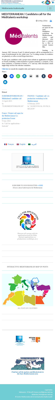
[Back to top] (49, 394)
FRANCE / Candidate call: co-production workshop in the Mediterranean (39, 98)
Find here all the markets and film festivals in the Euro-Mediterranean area (28, 373)
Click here (5, 69)
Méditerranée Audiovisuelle (13, 8)
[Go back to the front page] (27, 2)
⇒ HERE (40, 185)
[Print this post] (51, 21)
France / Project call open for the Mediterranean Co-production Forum (12, 115)
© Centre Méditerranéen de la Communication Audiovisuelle (33, 397)
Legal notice (48, 390)
